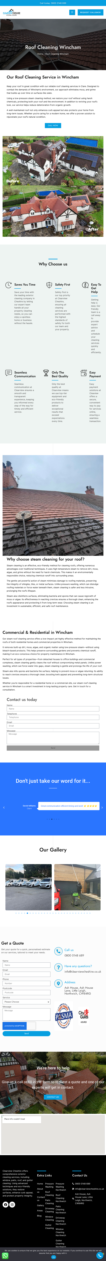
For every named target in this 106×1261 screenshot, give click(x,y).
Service (6, 997)
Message (11, 731)
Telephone (12, 714)
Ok (53, 1257)
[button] (4, 807)
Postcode (7, 988)
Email (9, 722)
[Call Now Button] (99, 1255)
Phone (6, 979)
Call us (69, 950)
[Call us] (58, 951)
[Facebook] (6, 1205)
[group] (63, 1016)
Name (9, 705)
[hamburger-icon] (72, 12)
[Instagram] (12, 1205)
